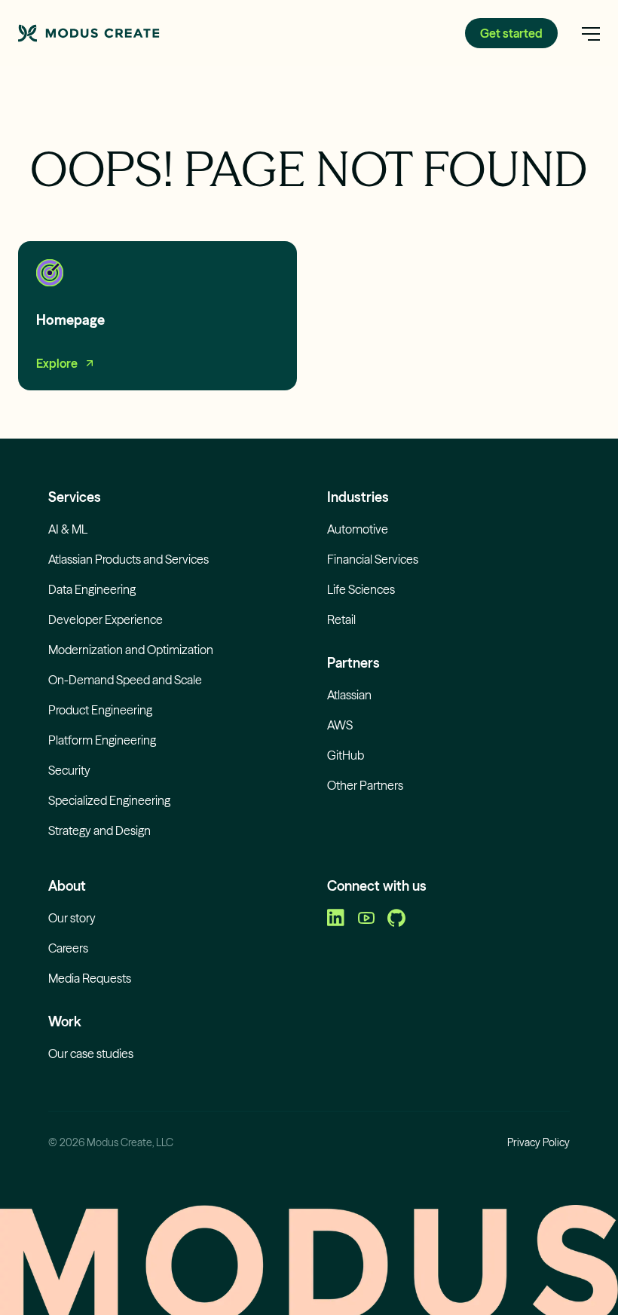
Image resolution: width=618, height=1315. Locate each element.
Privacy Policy (538, 1142)
